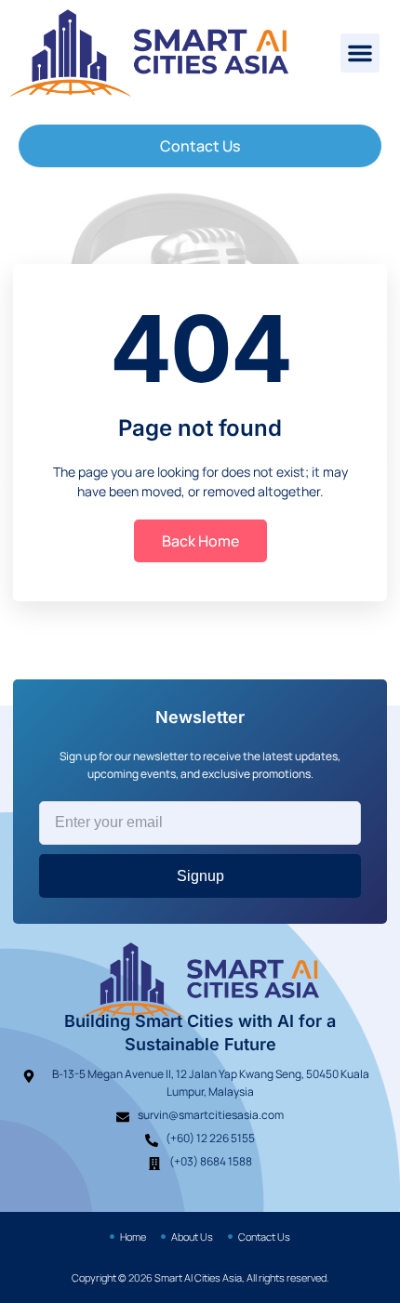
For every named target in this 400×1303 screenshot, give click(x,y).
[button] (360, 52)
